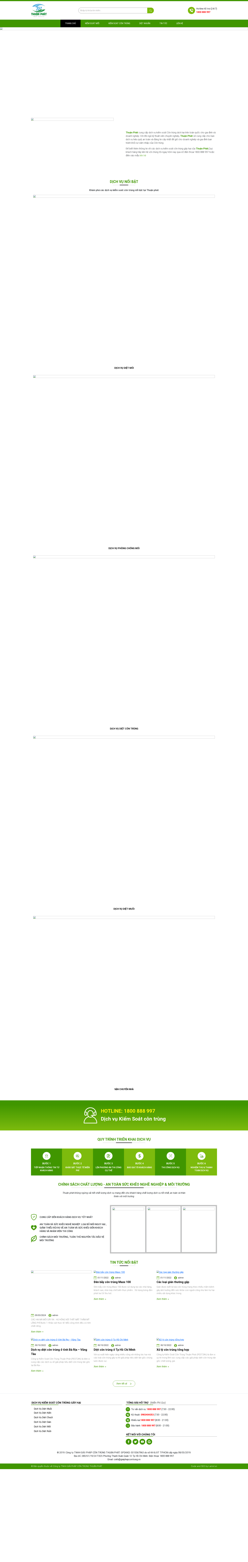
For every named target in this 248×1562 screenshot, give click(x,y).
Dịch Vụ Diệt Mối (42, 1426)
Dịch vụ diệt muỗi (124, 909)
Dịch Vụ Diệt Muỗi (43, 1408)
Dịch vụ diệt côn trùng (124, 728)
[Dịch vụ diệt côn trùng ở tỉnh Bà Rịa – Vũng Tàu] (56, 1339)
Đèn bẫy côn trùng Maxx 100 (112, 1282)
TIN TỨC (163, 23)
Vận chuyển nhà (124, 1089)
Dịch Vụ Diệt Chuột (43, 1417)
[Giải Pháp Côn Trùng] (39, 10)
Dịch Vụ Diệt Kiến (42, 1412)
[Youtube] (142, 1442)
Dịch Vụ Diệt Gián (42, 1422)
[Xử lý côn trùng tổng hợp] (170, 1339)
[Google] (149, 1442)
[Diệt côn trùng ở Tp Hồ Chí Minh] (111, 1339)
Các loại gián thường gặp (173, 1282)
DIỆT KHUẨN (144, 23)
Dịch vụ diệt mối (124, 368)
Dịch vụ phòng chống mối (124, 548)
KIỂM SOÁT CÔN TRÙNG (119, 23)
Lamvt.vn (213, 1466)
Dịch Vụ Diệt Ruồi (42, 1431)
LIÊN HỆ (179, 23)
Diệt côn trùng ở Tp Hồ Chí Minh (114, 1349)
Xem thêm (36, 1331)
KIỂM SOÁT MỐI (92, 23)
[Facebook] (128, 1442)
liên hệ (143, 155)
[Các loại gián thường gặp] (170, 1272)
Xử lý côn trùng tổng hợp (173, 1349)
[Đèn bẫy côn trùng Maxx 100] (109, 1272)
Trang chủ (70, 23)
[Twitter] (135, 1442)
